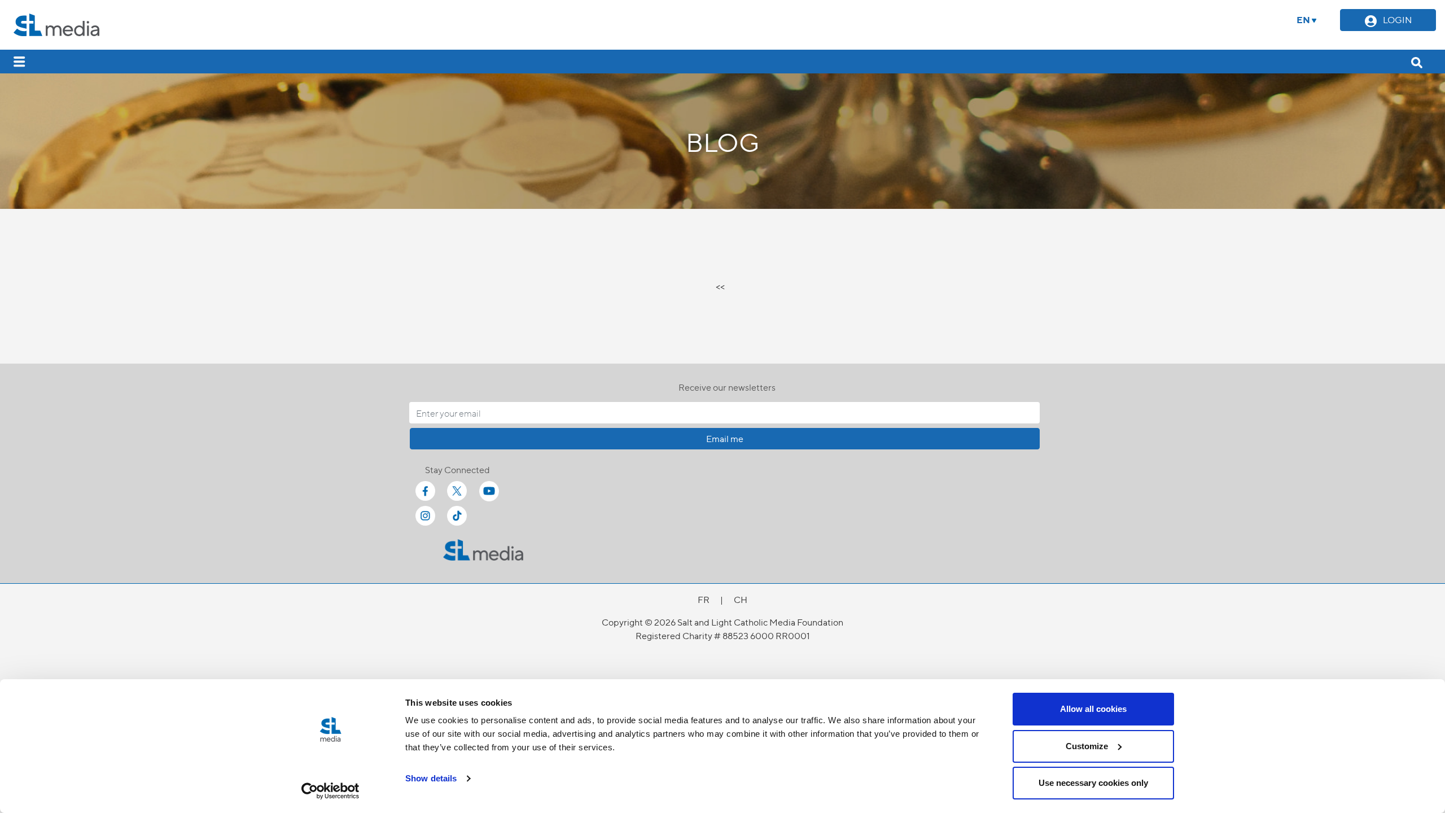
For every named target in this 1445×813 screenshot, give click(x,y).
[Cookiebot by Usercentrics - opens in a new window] (330, 791)
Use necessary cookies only (1093, 783)
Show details (431, 778)
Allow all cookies (1093, 709)
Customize (1087, 746)
